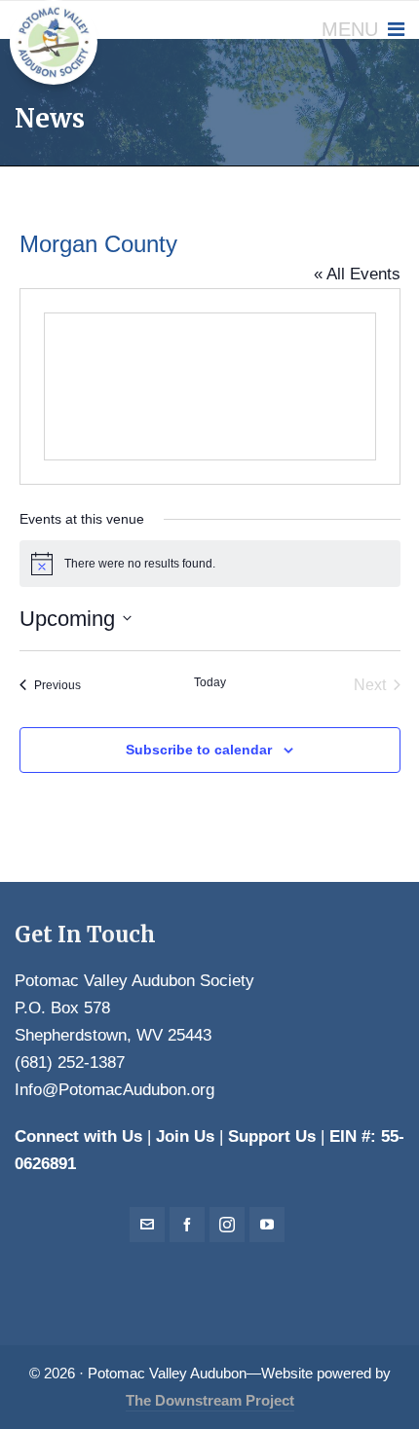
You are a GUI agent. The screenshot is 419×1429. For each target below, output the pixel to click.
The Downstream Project (210, 1401)
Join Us (185, 1136)
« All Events (357, 274)
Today (210, 682)
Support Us (272, 1136)
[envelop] (147, 1224)
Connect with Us (78, 1136)
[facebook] (187, 1224)
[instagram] (227, 1224)
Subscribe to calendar (199, 749)
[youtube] (267, 1224)
